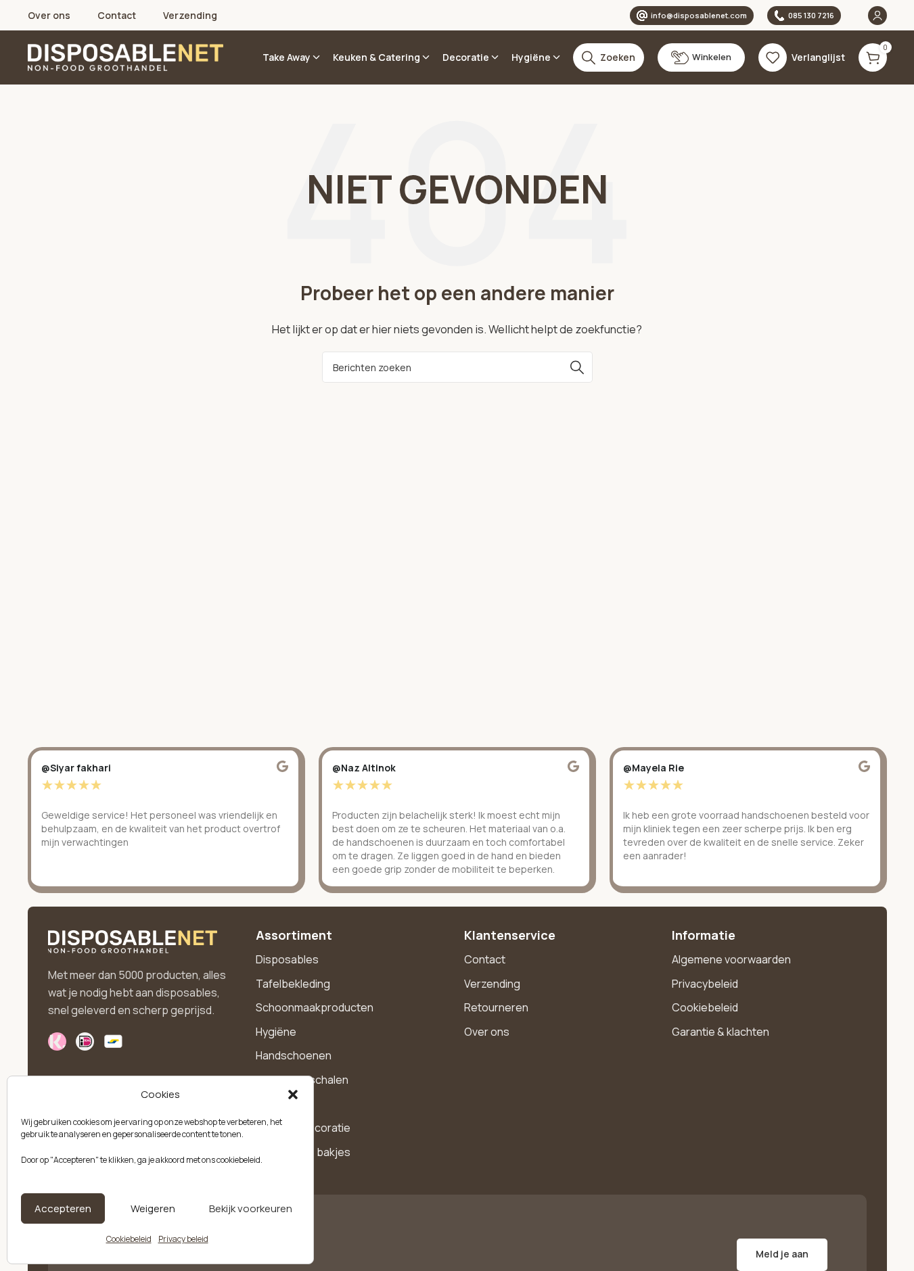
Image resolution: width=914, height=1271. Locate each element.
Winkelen (711, 57)
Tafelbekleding (293, 983)
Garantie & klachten (720, 1031)
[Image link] (132, 941)
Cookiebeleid (129, 1239)
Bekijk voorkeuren (250, 1208)
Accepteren (63, 1208)
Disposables (287, 959)
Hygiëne (276, 1031)
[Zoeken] (577, 367)
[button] (293, 1094)
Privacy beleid (183, 1239)
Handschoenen (294, 1055)
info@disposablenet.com (699, 15)
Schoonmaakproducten (314, 1007)
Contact (484, 959)
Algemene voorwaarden (731, 959)
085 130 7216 (811, 15)
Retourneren (496, 1007)
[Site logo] (126, 56)
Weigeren (153, 1208)
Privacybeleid (705, 983)
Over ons (486, 1031)
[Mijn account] (877, 15)
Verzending (492, 983)
